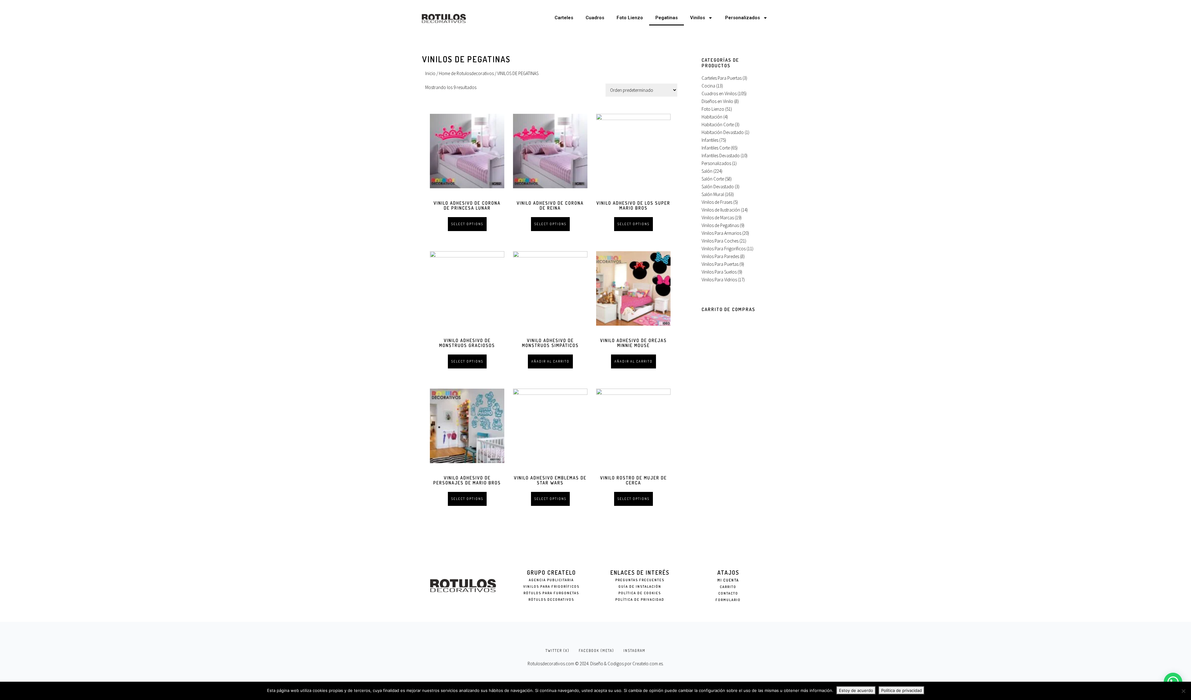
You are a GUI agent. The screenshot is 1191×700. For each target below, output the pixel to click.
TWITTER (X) (557, 650)
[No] (1183, 691)
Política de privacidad (901, 690)
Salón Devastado (718, 186)
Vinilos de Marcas (718, 218)
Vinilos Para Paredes (720, 256)
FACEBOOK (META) (596, 650)
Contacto (728, 593)
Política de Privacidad (639, 599)
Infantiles (710, 140)
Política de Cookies (639, 593)
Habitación (712, 117)
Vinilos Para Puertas (720, 264)
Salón (707, 171)
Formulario (728, 600)
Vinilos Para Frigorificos (724, 249)
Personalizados (742, 17)
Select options (467, 224)
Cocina (708, 86)
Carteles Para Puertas (722, 78)
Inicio (430, 73)
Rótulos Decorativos (551, 599)
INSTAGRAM (634, 650)
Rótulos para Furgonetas (551, 593)
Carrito (728, 587)
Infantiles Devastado (721, 155)
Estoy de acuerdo (856, 690)
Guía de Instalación (639, 586)
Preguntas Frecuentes (639, 580)
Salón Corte (713, 179)
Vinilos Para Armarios (721, 233)
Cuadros (595, 17)
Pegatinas (666, 17)
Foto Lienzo (630, 17)
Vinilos (697, 17)
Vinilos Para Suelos (719, 272)
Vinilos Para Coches (720, 241)
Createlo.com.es (647, 664)
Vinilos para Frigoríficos (551, 586)
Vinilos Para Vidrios (719, 280)
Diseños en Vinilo (717, 101)
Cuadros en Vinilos (719, 93)
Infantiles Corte (716, 148)
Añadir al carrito (550, 361)
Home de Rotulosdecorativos (466, 73)
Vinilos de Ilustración (721, 210)
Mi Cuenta (728, 580)
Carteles (564, 17)
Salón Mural (713, 194)
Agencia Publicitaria (551, 580)
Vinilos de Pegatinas (720, 225)
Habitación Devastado (723, 132)
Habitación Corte (718, 124)
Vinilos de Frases (717, 202)
